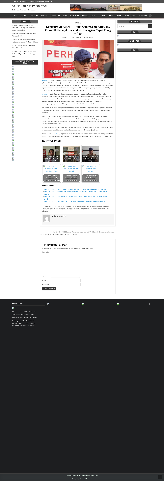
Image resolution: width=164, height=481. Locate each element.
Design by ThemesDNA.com (82, 479)
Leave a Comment (89, 37)
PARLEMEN (44, 16)
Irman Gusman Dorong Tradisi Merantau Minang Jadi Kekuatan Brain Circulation (24, 28)
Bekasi (44, 80)
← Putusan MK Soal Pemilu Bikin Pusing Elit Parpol (58, 234)
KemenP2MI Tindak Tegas (86, 206)
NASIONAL (85, 16)
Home (15, 16)
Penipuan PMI (85, 209)
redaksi (64, 37)
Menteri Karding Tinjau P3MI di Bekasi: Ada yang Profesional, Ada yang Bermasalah (75, 189)
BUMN (65, 16)
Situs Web (45, 284)
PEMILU (127, 16)
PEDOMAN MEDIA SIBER (20, 1)
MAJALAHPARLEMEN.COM (29, 6)
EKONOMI (118, 16)
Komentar (46, 252)
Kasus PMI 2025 (70, 206)
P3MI (55, 134)
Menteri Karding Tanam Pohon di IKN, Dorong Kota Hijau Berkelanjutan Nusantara (74, 201)
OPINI (133, 16)
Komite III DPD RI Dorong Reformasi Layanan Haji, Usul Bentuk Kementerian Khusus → (84, 232)
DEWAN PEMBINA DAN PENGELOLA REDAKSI (41, 1)
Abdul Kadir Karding (56, 206)
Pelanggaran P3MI (72, 209)
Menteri (45, 94)
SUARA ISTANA (34, 16)
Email (44, 280)
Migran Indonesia (102, 206)
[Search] (150, 15)
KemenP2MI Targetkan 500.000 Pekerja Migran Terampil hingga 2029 (24, 54)
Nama (44, 276)
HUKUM (111, 16)
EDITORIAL (23, 16)
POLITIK (103, 16)
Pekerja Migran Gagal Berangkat (53, 209)
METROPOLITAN (74, 16)
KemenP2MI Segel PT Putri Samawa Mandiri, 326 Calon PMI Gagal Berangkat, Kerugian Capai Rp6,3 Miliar (78, 30)
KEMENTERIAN (56, 16)
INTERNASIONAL (143, 16)
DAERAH (93, 16)
